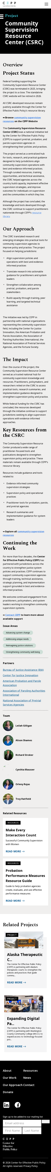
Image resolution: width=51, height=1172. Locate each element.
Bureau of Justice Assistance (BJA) (23, 670)
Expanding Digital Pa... (23, 1021)
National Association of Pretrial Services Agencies (22, 702)
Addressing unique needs (17, 639)
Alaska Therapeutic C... (24, 957)
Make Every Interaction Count (21, 832)
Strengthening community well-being (23, 652)
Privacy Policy (30, 1166)
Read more (13, 851)
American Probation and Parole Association (22, 683)
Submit (45, 1121)
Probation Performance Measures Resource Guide (25, 875)
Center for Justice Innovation (20, 675)
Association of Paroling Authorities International (24, 693)
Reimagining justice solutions (19, 645)
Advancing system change (18, 632)
